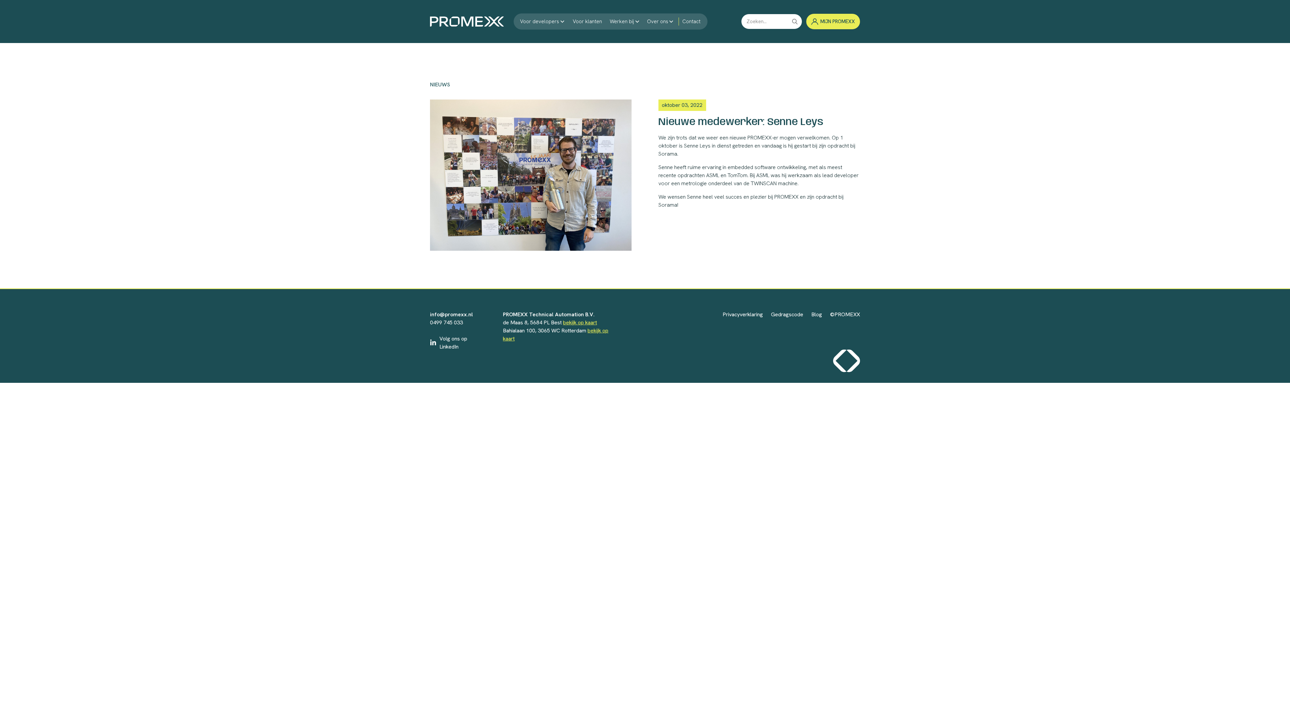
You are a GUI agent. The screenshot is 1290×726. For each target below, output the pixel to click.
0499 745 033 (446, 322)
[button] (542, 21)
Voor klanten (587, 21)
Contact (691, 21)
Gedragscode (787, 314)
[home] (467, 21)
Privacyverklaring (743, 314)
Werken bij (622, 21)
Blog (816, 314)
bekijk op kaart (580, 322)
